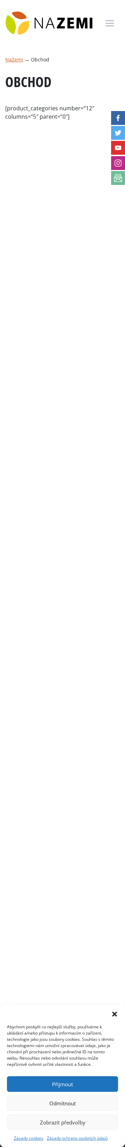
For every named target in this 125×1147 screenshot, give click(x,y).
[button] (114, 1013)
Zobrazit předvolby (62, 1122)
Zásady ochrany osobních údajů (77, 1138)
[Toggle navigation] (109, 23)
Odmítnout (62, 1103)
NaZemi (14, 59)
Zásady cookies (28, 1138)
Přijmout (62, 1084)
